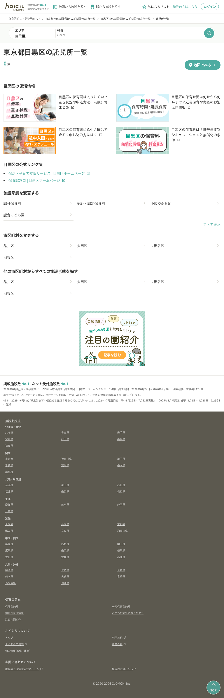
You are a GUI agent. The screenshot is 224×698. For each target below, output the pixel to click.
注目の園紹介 (13, 619)
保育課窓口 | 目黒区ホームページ (37, 180)
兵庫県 (65, 524)
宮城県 (9, 439)
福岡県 (9, 570)
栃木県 (121, 465)
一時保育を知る (121, 606)
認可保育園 (12, 203)
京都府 (121, 524)
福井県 (9, 491)
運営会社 (117, 644)
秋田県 (65, 439)
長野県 (121, 491)
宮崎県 (121, 576)
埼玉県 (121, 458)
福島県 (9, 445)
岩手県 (121, 432)
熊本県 (9, 576)
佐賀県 (65, 570)
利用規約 (117, 637)
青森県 (65, 432)
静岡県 (121, 504)
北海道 (9, 432)
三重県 (9, 511)
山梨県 (65, 491)
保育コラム (13, 599)
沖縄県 (65, 583)
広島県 (9, 550)
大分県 (65, 576)
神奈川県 (66, 458)
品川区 (9, 245)
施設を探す (13, 420)
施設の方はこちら (185, 6)
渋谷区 (9, 257)
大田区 (82, 245)
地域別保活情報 (14, 613)
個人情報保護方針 (15, 650)
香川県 (9, 557)
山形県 (121, 439)
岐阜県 (65, 504)
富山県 (65, 485)
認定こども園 (14, 214)
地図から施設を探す (69, 6)
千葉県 (9, 465)
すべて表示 (211, 224)
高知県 (121, 557)
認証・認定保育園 (91, 203)
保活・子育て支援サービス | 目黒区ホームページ (49, 173)
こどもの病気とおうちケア (128, 613)
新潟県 (9, 485)
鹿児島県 (10, 583)
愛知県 (9, 504)
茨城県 (65, 465)
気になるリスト (155, 6)
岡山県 (121, 543)
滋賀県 (9, 530)
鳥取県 (9, 543)
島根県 (65, 543)
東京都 (9, 458)
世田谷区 (157, 245)
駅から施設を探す (105, 6)
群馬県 (9, 471)
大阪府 (9, 524)
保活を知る (11, 606)
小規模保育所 (161, 203)
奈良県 (65, 530)
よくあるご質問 (14, 644)
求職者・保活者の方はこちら (22, 669)
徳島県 (121, 550)
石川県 (121, 485)
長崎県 (121, 570)
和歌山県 (122, 530)
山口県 (65, 550)
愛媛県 (65, 557)
